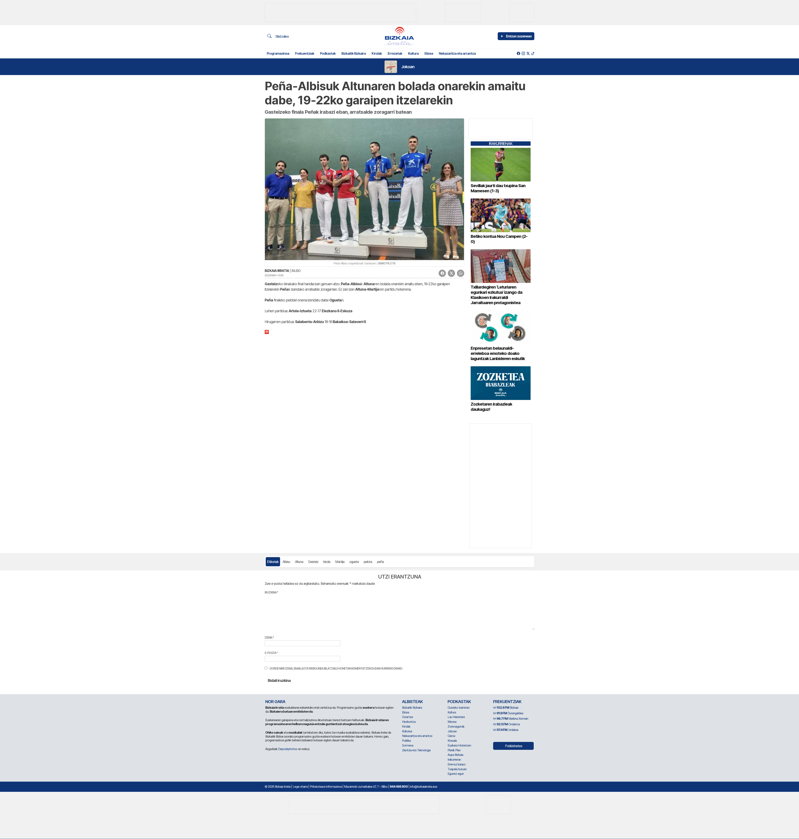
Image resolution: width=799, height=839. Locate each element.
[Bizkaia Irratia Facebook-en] (518, 53)
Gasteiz (313, 562)
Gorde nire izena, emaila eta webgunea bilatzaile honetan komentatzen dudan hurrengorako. (336, 668)
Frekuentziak (304, 53)
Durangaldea (510, 713)
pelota (368, 562)
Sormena (407, 745)
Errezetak (395, 53)
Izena (269, 637)
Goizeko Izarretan (458, 707)
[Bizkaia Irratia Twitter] (528, 53)
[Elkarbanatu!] (442, 273)
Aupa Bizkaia (455, 755)
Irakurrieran (454, 759)
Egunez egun (456, 774)
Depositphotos (287, 749)
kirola (326, 562)
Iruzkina (271, 592)
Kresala (452, 741)
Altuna (299, 562)
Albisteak (412, 701)
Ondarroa (508, 724)
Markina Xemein (512, 719)
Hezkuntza (409, 722)
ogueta (354, 562)
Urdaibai (507, 730)
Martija (339, 562)
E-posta (271, 653)
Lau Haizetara (456, 717)
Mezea (452, 722)
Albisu (286, 562)
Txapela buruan (457, 769)
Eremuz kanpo (456, 764)
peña (380, 562)
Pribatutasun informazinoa (326, 786)
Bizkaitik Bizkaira (353, 53)
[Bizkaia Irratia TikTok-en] (532, 53)
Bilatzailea (282, 36)
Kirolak (377, 53)
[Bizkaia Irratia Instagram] (523, 53)
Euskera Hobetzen (459, 745)
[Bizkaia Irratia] (399, 36)
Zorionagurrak (456, 726)
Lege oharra (300, 786)
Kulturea (407, 731)
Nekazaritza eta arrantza (457, 53)
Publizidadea (513, 746)
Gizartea (407, 717)
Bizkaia (507, 707)
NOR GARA (275, 701)
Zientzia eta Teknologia (416, 750)
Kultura (413, 53)
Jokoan (407, 66)
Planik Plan (454, 750)
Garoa (451, 736)
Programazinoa (278, 53)
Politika (406, 741)
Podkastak (328, 53)
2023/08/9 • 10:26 (274, 275)
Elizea (428, 53)
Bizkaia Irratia (277, 271)
